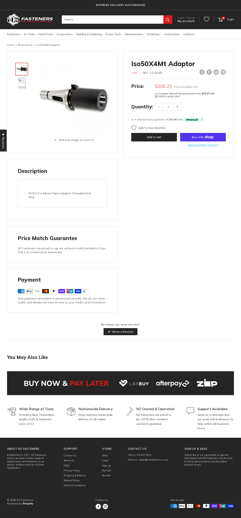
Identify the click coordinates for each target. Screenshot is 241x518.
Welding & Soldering (88, 34)
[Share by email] (223, 72)
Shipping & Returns (75, 475)
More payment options (203, 145)
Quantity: (142, 107)
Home (10, 44)
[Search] (167, 20)
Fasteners (13, 34)
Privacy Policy (72, 470)
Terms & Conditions (75, 485)
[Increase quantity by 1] (177, 106)
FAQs (67, 465)
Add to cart (154, 137)
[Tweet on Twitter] (216, 72)
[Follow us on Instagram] (105, 506)
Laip (134, 72)
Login (105, 460)
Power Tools (113, 34)
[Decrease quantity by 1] (158, 106)
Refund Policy (72, 480)
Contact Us (70, 455)
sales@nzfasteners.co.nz (153, 459)
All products (25, 44)
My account (186, 21)
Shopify (28, 503)
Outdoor (188, 34)
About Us (69, 460)
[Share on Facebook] (202, 72)
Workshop (153, 34)
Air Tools (29, 34)
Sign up (106, 465)
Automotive (171, 34)
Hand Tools (45, 34)
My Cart (106, 470)
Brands (106, 475)
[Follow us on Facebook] (98, 506)
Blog (104, 455)
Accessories (64, 34)
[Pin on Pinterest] (209, 72)
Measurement (133, 34)
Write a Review (124, 332)
